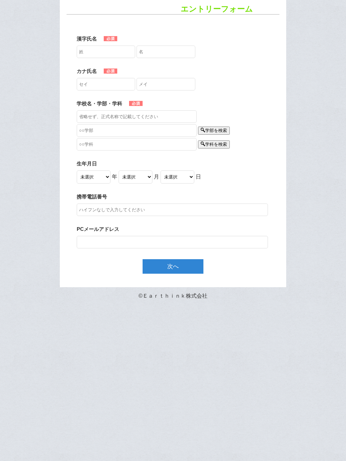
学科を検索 (216, 144)
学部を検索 (216, 130)
